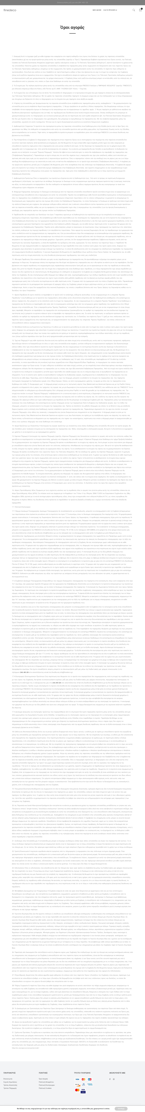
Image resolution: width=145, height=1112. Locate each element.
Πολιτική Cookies (45, 1088)
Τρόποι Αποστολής (10, 1085)
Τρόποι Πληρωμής (10, 1088)
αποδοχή (121, 1109)
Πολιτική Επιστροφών (47, 1085)
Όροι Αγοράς (43, 1079)
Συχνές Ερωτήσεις (10, 1082)
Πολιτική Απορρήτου (46, 1082)
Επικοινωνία (8, 1079)
